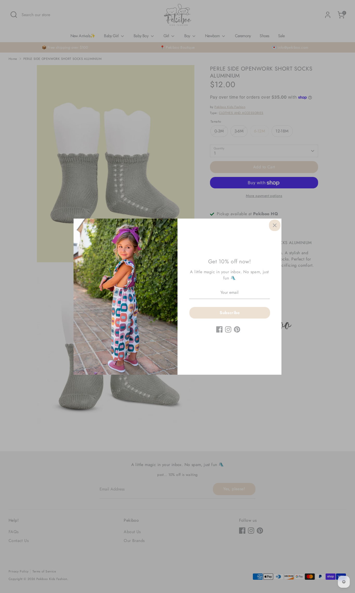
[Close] (274, 225)
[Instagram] (228, 329)
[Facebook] (219, 329)
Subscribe (230, 313)
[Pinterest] (237, 329)
